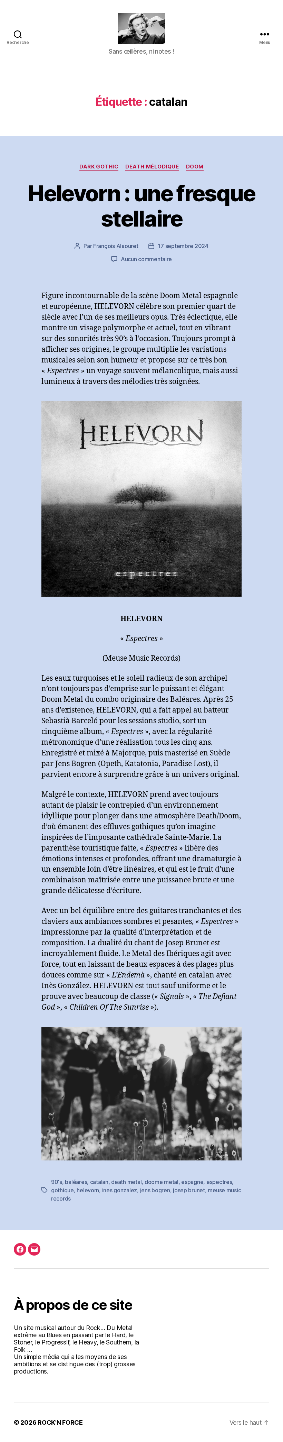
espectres (219, 1181)
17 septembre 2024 (183, 245)
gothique (62, 1190)
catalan (99, 1181)
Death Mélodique (152, 167)
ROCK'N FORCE (60, 1422)
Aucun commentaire (146, 259)
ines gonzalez (119, 1190)
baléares (76, 1181)
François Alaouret (115, 245)
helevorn (88, 1190)
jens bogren (155, 1190)
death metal (126, 1181)
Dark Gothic (98, 167)
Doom (195, 167)
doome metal (161, 1181)
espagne (192, 1181)
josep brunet (189, 1190)
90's (56, 1181)
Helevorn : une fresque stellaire (141, 206)
